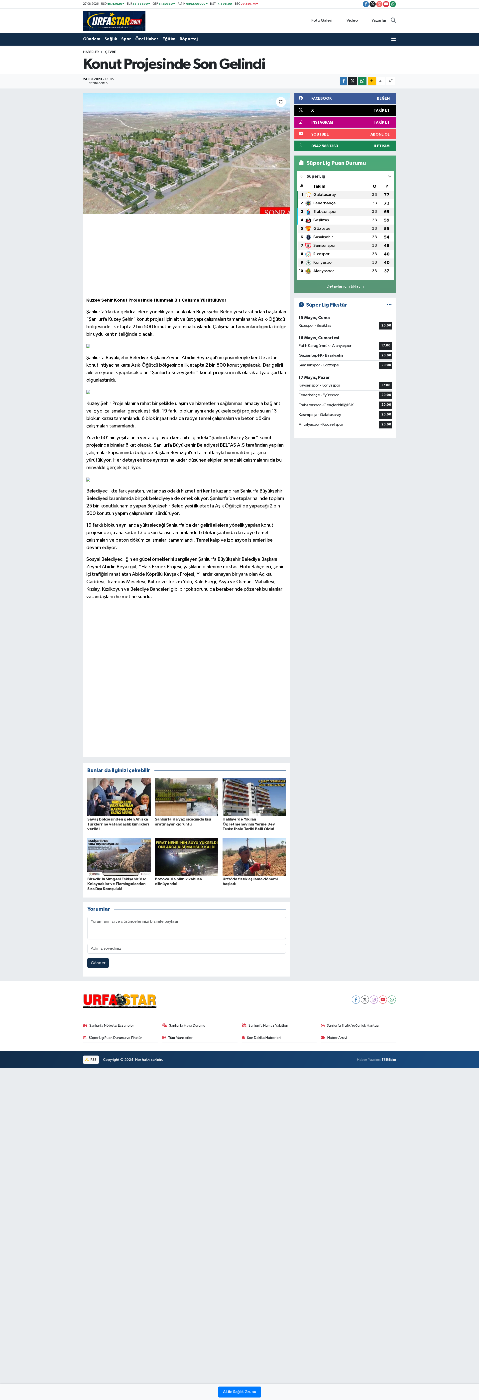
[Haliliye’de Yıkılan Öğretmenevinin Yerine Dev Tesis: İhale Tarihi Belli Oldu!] (254, 797)
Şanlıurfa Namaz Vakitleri (268, 1025)
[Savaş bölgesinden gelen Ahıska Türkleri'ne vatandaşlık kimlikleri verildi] (119, 797)
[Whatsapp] (392, 999)
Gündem (91, 39)
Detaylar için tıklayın (345, 286)
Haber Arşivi (337, 1038)
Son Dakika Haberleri (264, 1038)
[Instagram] (374, 999)
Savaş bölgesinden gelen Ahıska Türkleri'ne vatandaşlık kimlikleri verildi (118, 824)
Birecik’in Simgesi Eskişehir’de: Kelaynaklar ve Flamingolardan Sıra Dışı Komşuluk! (116, 884)
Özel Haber (146, 39)
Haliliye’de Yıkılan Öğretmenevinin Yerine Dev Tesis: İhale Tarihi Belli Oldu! (249, 824)
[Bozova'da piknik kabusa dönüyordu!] (186, 857)
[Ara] (393, 20)
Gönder (98, 963)
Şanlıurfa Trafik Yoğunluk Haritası (353, 1025)
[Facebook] (356, 999)
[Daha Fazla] (372, 81)
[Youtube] (383, 999)
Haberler (91, 52)
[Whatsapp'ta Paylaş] (362, 81)
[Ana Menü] (393, 39)
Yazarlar (378, 20)
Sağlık (111, 39)
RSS (93, 1060)
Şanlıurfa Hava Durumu (187, 1025)
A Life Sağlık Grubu (239, 1392)
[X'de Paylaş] (352, 81)
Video (352, 20)
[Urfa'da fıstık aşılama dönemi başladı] (254, 857)
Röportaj (189, 39)
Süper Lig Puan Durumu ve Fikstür (115, 1038)
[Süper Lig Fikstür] (389, 305)
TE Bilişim (388, 1060)
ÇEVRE (110, 52)
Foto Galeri (321, 20)
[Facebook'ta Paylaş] (343, 81)
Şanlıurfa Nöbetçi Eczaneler (111, 1025)
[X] (365, 999)
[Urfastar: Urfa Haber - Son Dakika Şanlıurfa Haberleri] (114, 20)
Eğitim (168, 39)
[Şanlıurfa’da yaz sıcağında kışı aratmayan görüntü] (186, 797)
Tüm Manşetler (180, 1038)
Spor (126, 39)
